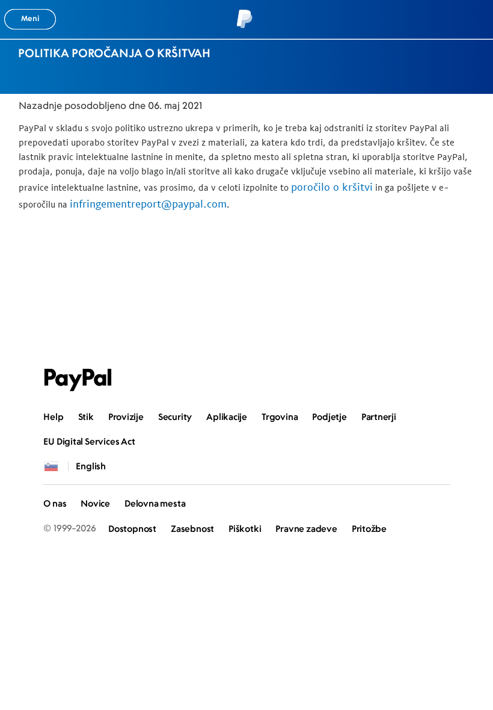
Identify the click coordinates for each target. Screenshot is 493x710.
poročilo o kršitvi (332, 187)
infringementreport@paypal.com (148, 203)
